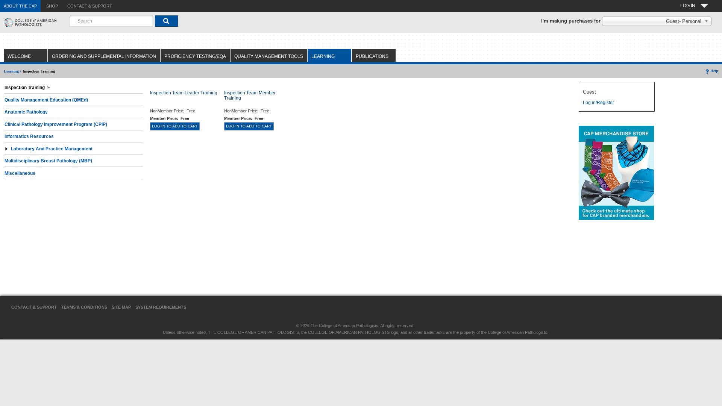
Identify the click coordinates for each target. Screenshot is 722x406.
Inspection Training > (27, 87)
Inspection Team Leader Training (183, 92)
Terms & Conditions (84, 307)
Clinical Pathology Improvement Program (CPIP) (56, 124)
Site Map (121, 307)
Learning (323, 56)
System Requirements (160, 307)
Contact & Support (34, 307)
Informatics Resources (29, 136)
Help (714, 71)
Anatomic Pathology (26, 112)
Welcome (19, 56)
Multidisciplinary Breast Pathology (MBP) (48, 161)
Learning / (12, 71)
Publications (372, 56)
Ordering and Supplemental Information (104, 56)
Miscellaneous (20, 173)
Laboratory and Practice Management (52, 148)
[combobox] (111, 21)
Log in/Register (598, 102)
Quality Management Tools (268, 56)
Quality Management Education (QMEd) (46, 100)
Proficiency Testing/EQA (195, 56)
